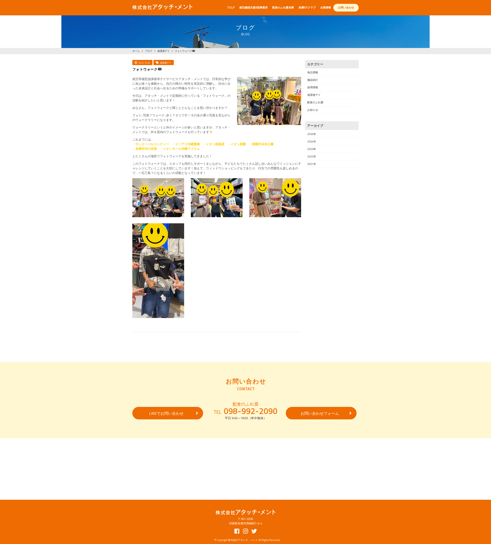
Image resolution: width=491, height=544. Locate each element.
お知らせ (312, 110)
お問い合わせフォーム (320, 413)
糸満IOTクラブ (307, 7)
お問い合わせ (346, 7)
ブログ (231, 7)
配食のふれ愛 (315, 102)
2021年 (311, 164)
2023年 (311, 149)
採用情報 (312, 87)
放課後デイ (314, 95)
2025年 (311, 134)
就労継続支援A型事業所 (253, 7)
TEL (245, 411)
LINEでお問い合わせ (166, 413)
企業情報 (325, 7)
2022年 (311, 156)
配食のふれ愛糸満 (283, 7)
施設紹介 (312, 80)
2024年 (311, 141)
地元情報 (312, 72)
